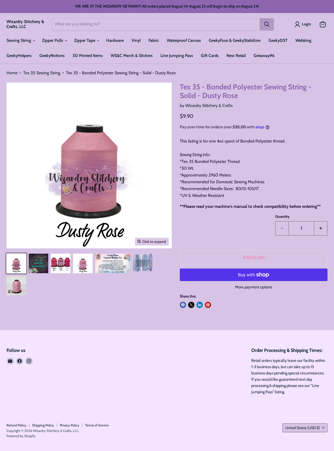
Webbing (303, 40)
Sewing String (19, 40)
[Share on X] (191, 305)
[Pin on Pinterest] (208, 305)
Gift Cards (210, 55)
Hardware (115, 40)
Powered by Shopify (21, 436)
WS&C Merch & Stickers (132, 55)
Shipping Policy (43, 425)
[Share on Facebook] (183, 305)
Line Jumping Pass (176, 55)
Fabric (153, 40)
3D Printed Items (88, 55)
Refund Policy (16, 425)
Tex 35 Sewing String (41, 73)
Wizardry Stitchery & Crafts (209, 105)
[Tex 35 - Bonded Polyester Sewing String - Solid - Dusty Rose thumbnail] (16, 263)
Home (12, 73)
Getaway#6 (264, 55)
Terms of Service (97, 425)
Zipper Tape (85, 40)
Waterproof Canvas (184, 40)
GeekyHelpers (19, 55)
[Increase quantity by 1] (320, 228)
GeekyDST (278, 40)
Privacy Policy (69, 425)
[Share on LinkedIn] (199, 305)
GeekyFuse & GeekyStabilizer (235, 40)
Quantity (282, 216)
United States (302, 427)
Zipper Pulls (53, 40)
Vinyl (136, 40)
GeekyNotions (52, 55)
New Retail (236, 55)
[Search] (267, 24)
